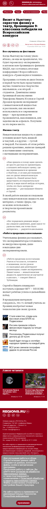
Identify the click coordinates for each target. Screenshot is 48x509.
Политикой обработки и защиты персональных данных (23, 479)
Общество (41, 41)
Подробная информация (16, 496)
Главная (33, 41)
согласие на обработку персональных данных (21, 472)
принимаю (24, 502)
